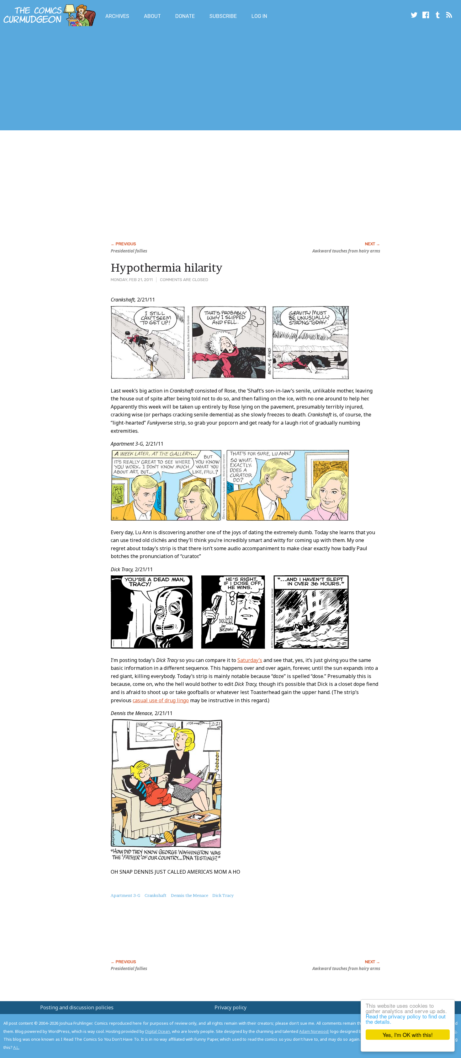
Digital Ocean (157, 1031)
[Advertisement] (114, 79)
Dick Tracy (223, 895)
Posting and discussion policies (77, 1007)
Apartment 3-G (125, 895)
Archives (117, 16)
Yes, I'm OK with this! (408, 1035)
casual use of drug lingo (161, 700)
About (152, 16)
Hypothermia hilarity (166, 267)
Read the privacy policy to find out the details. (406, 1018)
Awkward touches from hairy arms (346, 251)
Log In (259, 16)
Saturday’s (249, 660)
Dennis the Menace (189, 895)
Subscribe (223, 16)
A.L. (16, 1047)
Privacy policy (230, 1007)
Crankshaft (156, 895)
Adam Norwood (313, 1031)
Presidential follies (129, 251)
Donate (185, 16)
